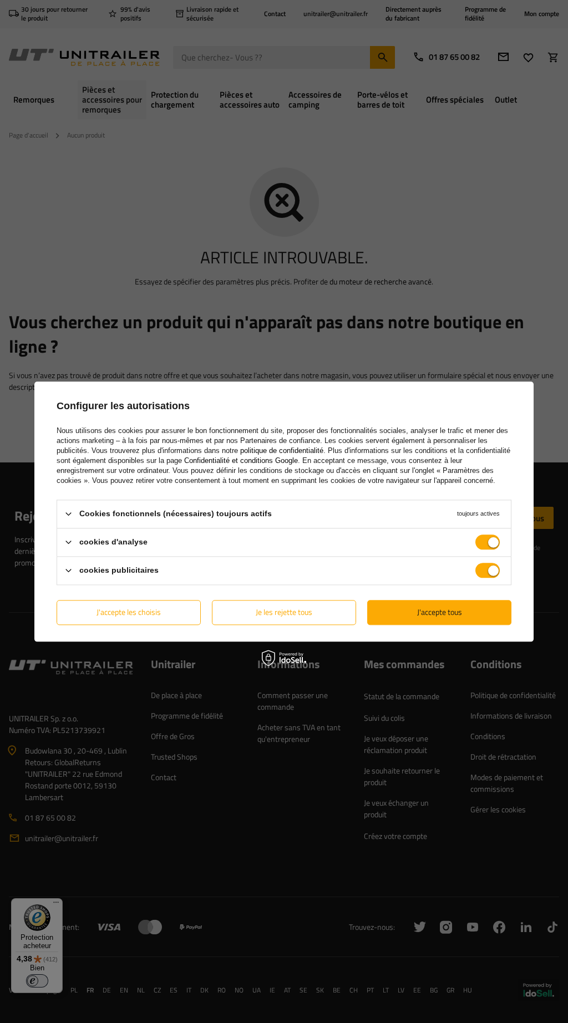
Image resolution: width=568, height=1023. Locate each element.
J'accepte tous (439, 612)
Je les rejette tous (284, 612)
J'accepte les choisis (129, 612)
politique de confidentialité (281, 450)
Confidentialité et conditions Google (241, 460)
